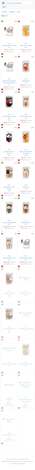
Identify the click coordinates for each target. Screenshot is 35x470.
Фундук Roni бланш (9, 435)
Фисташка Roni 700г (26, 364)
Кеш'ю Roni (26, 187)
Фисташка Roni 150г (9, 258)
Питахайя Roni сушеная (26, 328)
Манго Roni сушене (26, 45)
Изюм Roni (9, 399)
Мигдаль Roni (26, 222)
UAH (4, 7)
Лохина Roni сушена (26, 258)
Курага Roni (25, 81)
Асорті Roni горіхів (26, 116)
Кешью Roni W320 (25, 293)
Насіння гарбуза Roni (9, 222)
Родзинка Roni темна (9, 45)
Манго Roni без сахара (9, 364)
